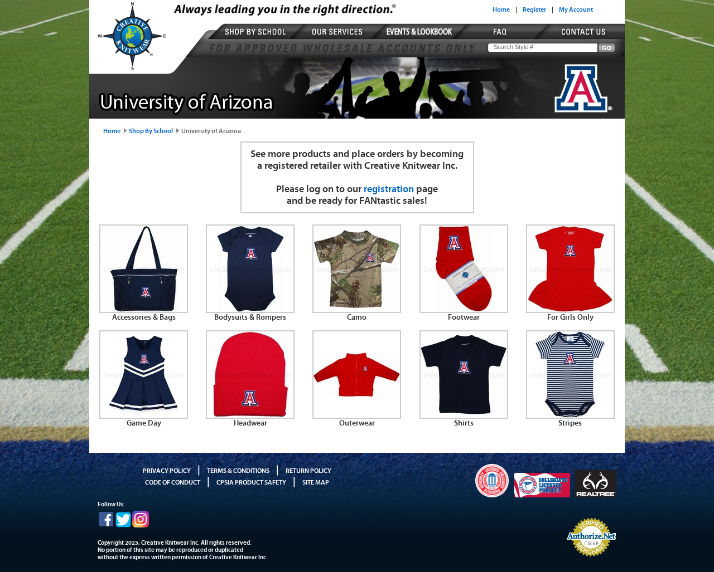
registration (389, 189)
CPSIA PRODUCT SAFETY (251, 482)
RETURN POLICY (308, 471)
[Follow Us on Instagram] (140, 525)
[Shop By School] (257, 39)
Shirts (464, 423)
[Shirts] (463, 415)
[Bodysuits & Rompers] (250, 309)
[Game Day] (143, 415)
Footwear (464, 317)
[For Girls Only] (570, 309)
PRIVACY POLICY (167, 471)
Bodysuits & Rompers (250, 317)
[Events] (420, 39)
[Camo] (356, 309)
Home (501, 9)
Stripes (570, 423)
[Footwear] (463, 309)
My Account (576, 9)
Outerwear (357, 423)
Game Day (144, 423)
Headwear (250, 423)
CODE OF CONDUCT (172, 482)
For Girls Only (570, 317)
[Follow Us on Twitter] (123, 525)
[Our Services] (338, 39)
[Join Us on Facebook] (106, 525)
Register (534, 9)
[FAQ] (501, 39)
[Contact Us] (578, 39)
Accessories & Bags (144, 317)
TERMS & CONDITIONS (238, 471)
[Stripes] (570, 415)
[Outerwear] (356, 415)
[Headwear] (250, 415)
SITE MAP (315, 482)
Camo (356, 317)
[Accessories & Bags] (143, 309)
